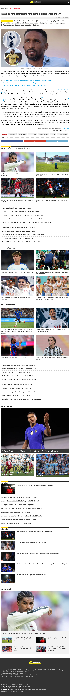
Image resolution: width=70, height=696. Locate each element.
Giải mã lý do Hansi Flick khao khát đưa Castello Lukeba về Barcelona (23, 235)
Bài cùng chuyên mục (21, 148)
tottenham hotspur (43, 134)
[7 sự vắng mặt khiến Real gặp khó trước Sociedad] (8, 545)
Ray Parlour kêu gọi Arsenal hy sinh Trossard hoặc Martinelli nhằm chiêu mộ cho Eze (27, 80)
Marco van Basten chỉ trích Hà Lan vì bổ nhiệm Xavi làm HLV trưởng (23, 219)
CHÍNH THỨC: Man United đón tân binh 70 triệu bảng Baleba (20, 212)
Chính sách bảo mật (17, 691)
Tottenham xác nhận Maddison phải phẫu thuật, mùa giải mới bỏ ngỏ (52, 273)
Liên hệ (5, 691)
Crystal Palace (22, 134)
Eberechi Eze (12, 134)
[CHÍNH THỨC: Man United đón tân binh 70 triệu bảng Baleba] (8, 489)
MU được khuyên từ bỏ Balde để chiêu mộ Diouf (15, 512)
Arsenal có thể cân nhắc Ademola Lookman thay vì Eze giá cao (21, 83)
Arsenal (53, 134)
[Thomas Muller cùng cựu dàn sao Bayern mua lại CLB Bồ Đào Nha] (52, 162)
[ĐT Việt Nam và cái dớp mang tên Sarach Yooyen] (8, 578)
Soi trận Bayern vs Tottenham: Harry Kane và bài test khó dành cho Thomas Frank (52, 298)
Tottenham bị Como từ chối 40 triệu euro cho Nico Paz (17, 272)
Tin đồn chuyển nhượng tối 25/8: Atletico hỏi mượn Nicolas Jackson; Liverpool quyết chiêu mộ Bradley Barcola (16, 331)
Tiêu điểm (4, 529)
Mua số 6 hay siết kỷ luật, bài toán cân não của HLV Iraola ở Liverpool (57, 648)
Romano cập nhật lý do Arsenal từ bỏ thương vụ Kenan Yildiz (52, 358)
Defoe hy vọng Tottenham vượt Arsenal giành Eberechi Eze (31, 13)
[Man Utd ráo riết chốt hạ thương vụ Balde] (17, 345)
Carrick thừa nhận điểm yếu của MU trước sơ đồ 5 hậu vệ (18, 520)
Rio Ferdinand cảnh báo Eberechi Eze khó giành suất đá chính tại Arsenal (24, 85)
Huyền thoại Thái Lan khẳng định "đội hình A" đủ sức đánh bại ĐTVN (23, 648)
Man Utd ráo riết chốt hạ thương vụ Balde (13, 357)
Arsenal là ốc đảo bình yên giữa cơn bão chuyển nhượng (19, 379)
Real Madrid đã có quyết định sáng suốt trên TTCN (17, 376)
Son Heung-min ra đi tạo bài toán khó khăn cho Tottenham (15, 298)
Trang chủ (4, 8)
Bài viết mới (6, 148)
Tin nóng (4, 483)
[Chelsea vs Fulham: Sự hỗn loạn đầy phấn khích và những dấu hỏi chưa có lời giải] (8, 567)
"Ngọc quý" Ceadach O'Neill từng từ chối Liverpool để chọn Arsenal (22, 215)
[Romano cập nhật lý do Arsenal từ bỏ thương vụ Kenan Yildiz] (52, 345)
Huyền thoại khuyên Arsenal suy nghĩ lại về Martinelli (18, 392)
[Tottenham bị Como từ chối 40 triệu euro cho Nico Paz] (17, 260)
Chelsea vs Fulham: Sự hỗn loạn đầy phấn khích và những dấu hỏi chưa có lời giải (27, 222)
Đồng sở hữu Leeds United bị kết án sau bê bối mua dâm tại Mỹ (21, 242)
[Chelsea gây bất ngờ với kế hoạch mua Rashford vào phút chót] (17, 162)
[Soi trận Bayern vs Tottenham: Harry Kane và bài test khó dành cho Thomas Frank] (52, 286)
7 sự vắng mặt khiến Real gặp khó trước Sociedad (17, 208)
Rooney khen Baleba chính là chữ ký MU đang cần (16, 523)
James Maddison (62, 134)
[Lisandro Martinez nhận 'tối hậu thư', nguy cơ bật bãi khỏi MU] (17, 188)
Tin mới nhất (6, 589)
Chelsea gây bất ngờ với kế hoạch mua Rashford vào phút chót (16, 174)
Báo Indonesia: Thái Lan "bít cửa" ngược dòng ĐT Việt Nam (19, 497)
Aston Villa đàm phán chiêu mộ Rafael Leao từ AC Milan (19, 365)
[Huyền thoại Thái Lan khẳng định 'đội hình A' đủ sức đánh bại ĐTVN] (7, 649)
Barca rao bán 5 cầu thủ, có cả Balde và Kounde (16, 372)
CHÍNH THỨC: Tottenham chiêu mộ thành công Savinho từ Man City (50, 330)
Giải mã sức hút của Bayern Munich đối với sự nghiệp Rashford (21, 399)
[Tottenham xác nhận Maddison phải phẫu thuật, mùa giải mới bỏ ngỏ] (52, 260)
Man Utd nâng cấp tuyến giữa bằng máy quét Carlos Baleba (51, 201)
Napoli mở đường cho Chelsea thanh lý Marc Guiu (17, 388)
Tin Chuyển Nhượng (14, 8)
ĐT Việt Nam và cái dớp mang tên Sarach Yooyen (31, 575)
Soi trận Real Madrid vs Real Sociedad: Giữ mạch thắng (18, 231)
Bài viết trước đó (8, 305)
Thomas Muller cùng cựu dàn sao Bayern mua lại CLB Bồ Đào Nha (52, 175)
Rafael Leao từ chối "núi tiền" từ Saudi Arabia (16, 395)
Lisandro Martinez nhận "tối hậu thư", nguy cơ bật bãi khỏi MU (17, 201)
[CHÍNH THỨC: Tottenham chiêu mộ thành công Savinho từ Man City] (52, 318)
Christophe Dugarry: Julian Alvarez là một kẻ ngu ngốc (18, 227)
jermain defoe (32, 134)
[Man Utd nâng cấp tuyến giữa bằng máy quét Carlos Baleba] (52, 188)
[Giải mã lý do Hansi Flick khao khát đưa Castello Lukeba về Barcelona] (8, 556)
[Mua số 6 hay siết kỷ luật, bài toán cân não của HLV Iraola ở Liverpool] (41, 649)
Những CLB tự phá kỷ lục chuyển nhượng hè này (17, 384)
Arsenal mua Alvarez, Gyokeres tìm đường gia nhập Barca (19, 369)
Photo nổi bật (7, 407)
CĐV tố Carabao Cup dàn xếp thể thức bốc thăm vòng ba (19, 238)
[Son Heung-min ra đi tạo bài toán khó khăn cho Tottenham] (17, 286)
